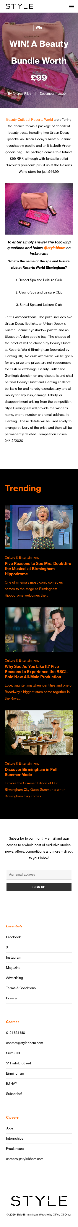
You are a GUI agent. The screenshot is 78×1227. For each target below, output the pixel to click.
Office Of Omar (62, 1214)
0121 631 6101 (16, 1033)
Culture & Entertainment (22, 558)
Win (39, 28)
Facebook (13, 937)
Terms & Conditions (21, 988)
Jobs (9, 1128)
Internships (14, 1138)
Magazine (13, 968)
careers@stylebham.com (25, 1159)
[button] (71, 6)
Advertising (14, 978)
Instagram (13, 957)
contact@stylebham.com (24, 1043)
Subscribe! (14, 1094)
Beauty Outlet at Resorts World (29, 119)
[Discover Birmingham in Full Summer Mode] (39, 755)
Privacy (11, 998)
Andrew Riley (22, 94)
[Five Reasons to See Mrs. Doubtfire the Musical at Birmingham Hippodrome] (39, 552)
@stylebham (54, 247)
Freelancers (15, 1149)
